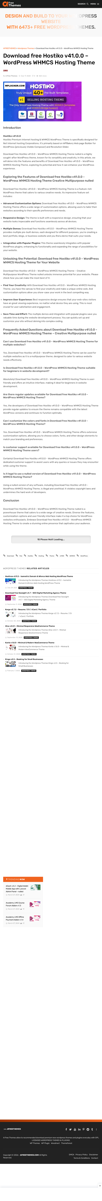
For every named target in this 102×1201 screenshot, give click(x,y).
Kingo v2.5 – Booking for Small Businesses (24, 659)
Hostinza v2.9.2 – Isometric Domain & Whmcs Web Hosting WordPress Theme (39, 576)
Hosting (41, 556)
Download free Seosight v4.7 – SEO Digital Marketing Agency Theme (35, 593)
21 (23, 895)
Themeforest (66, 1143)
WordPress (84, 556)
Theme (52, 556)
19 (23, 909)
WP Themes (35, 1143)
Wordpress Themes (26, 588)
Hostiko (30, 556)
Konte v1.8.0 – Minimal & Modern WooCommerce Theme (29, 643)
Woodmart (55, 1143)
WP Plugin (45, 1143)
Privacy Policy (82, 1155)
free (21, 556)
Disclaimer (93, 1155)
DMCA (71, 1155)
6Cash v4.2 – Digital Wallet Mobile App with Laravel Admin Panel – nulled (17, 889)
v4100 (62, 556)
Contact (94, 1158)
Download (10, 556)
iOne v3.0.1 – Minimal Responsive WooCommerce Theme (30, 626)
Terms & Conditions (82, 1158)
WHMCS (72, 556)
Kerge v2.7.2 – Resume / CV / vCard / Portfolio (25, 609)
